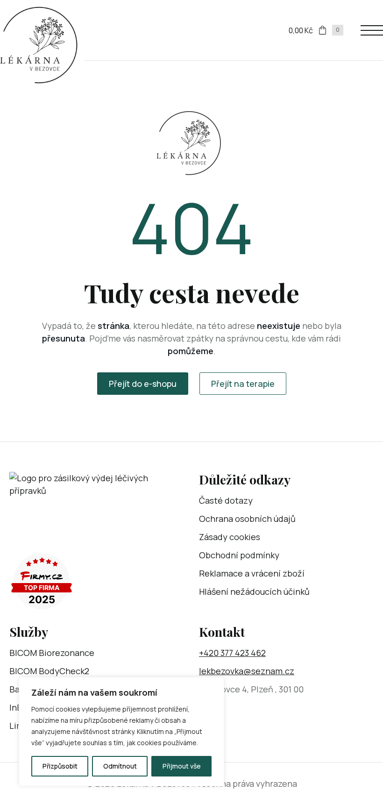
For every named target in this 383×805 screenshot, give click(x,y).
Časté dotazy (226, 500)
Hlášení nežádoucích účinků (254, 591)
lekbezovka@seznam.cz (246, 671)
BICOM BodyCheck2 (49, 671)
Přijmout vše (182, 766)
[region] (121, 731)
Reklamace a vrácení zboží (252, 573)
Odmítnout (120, 766)
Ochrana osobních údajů (247, 518)
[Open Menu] (372, 30)
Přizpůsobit (60, 766)
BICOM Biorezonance (51, 652)
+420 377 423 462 (232, 652)
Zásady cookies (229, 536)
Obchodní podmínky (239, 555)
